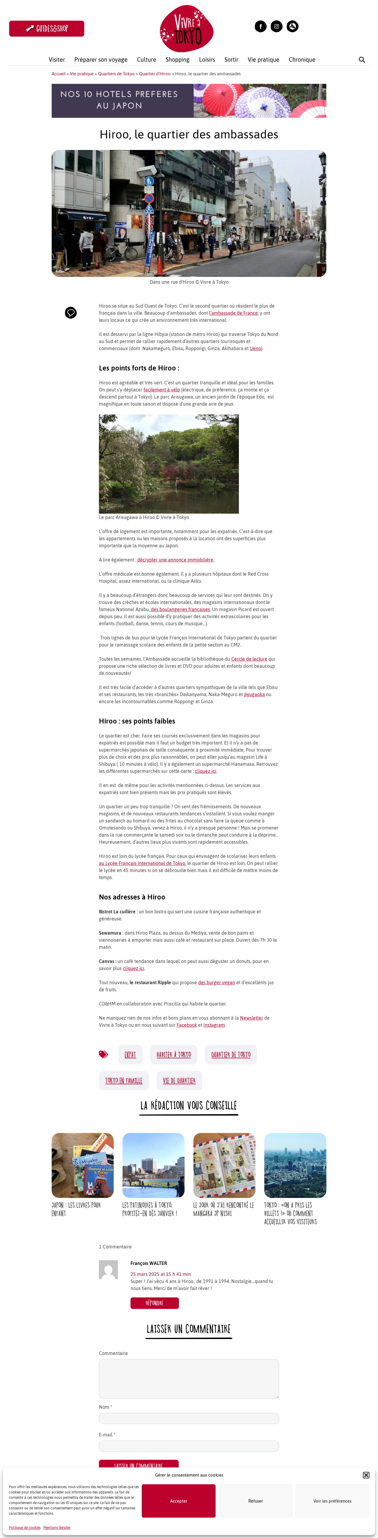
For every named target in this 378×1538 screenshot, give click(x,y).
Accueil (59, 73)
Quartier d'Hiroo (155, 73)
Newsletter (251, 1018)
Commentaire (113, 1353)
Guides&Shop (53, 28)
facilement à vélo (162, 389)
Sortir (231, 59)
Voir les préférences (332, 1500)
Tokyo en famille (123, 1080)
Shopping (178, 59)
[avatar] (108, 1269)
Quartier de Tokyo (230, 1054)
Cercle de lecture (249, 659)
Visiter (57, 59)
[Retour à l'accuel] (187, 28)
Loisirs (207, 59)
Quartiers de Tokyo (116, 73)
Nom (105, 1407)
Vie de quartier (179, 1080)
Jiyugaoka (254, 694)
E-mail (107, 1434)
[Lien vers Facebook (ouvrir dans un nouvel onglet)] (261, 25)
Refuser (255, 1500)
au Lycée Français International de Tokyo (142, 863)
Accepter (178, 1500)
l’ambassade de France (233, 313)
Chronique (302, 59)
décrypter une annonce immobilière (175, 559)
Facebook (187, 1025)
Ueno (255, 348)
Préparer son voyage (101, 59)
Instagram (214, 1025)
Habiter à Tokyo (174, 1054)
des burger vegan (216, 982)
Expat (130, 1054)
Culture (146, 59)
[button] (366, 1475)
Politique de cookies (24, 1528)
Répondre (155, 1303)
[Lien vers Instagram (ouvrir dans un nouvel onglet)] (277, 25)
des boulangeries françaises (180, 609)
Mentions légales (56, 1528)
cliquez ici (205, 771)
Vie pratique (263, 59)
